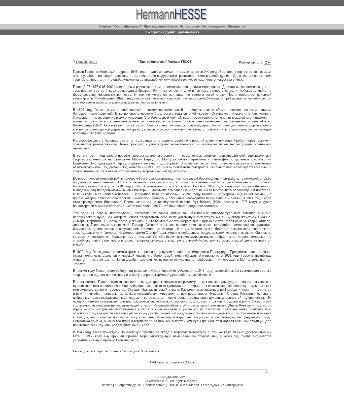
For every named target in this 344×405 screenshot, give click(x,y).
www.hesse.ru (158, 381)
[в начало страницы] (266, 371)
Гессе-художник (214, 26)
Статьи (173, 26)
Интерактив (236, 26)
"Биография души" (128, 26)
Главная (105, 26)
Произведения (154, 26)
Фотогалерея (190, 26)
